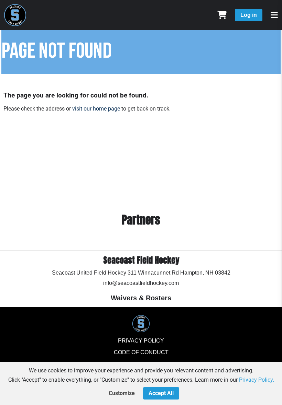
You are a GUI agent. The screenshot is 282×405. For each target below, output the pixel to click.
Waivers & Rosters (141, 297)
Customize (122, 393)
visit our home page (96, 108)
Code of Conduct (141, 352)
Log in (248, 15)
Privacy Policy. (256, 380)
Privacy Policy (141, 341)
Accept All (161, 393)
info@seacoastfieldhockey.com (141, 283)
